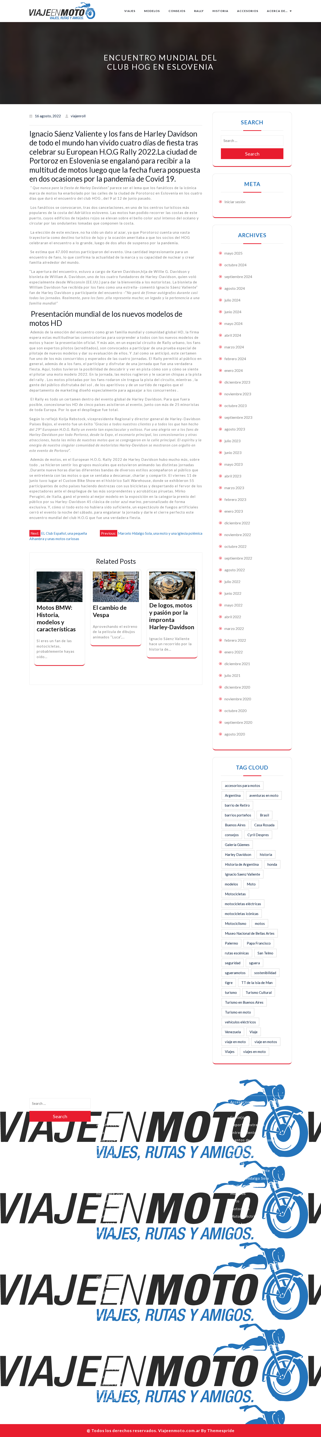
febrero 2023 (235, 499)
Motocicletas (235, 894)
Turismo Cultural (259, 992)
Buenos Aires (235, 825)
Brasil (264, 815)
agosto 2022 (234, 570)
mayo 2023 (233, 464)
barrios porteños (238, 815)
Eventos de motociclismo (252, 1140)
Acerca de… (277, 11)
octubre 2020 (235, 710)
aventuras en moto (263, 795)
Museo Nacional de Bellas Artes (249, 933)
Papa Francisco (259, 943)
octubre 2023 (235, 405)
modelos (231, 884)
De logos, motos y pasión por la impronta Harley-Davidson (171, 616)
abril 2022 (232, 616)
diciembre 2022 (237, 523)
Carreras (238, 1109)
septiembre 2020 (238, 722)
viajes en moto (254, 1051)
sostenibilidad (265, 973)
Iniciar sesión (234, 201)
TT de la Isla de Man (257, 982)
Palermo (231, 943)
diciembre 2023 (237, 382)
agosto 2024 (234, 288)
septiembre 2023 (238, 417)
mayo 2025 (233, 253)
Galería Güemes (237, 844)
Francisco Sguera (245, 1148)
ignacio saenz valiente (250, 1170)
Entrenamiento (243, 1132)
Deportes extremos (247, 1125)
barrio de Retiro (237, 805)
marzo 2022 (234, 628)
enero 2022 (233, 652)
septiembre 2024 (238, 276)
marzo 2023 (234, 487)
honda (272, 864)
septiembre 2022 (238, 558)
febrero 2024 (235, 358)
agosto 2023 (234, 429)
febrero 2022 (235, 640)
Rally (199, 11)
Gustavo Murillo (244, 1155)
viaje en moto (235, 1042)
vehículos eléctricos (240, 1022)
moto (234, 1201)
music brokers (242, 1224)
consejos (232, 835)
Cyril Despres (258, 835)
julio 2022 (232, 581)
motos (260, 923)
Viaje (254, 1032)
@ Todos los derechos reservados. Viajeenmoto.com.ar (143, 1430)
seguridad (232, 963)
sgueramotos (235, 973)
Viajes (129, 11)
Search (252, 153)
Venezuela (233, 1032)
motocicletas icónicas (241, 913)
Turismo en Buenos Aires (244, 1002)
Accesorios (247, 11)
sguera (254, 963)
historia (266, 854)
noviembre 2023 (237, 394)
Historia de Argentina (242, 864)
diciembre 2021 (237, 663)
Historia (220, 11)
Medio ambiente (244, 1186)
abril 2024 (232, 335)
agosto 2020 (234, 734)
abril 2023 (232, 476)
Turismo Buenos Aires (249, 1247)
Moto (251, 884)
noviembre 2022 (237, 534)
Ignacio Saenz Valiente (242, 874)
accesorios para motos (242, 785)
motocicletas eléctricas (243, 904)
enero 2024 (233, 370)
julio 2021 (232, 675)
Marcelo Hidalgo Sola (249, 1178)
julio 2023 (232, 440)
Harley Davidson (238, 854)
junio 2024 (232, 311)
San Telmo (265, 953)
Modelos (152, 11)
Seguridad (239, 1239)
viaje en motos (265, 1042)
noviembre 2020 (237, 699)
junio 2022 (232, 593)
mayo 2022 (233, 605)
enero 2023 (233, 511)
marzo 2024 (234, 347)
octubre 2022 (235, 546)
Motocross (240, 1209)
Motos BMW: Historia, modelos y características (56, 618)
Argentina (233, 795)
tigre (229, 982)
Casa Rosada (264, 825)
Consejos (176, 11)
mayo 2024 (233, 323)
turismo (231, 992)
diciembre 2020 (237, 687)
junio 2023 (232, 452)
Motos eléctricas (245, 1216)
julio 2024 (232, 300)
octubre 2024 (235, 265)
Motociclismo (235, 923)
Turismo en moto (238, 1012)
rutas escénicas (237, 953)
